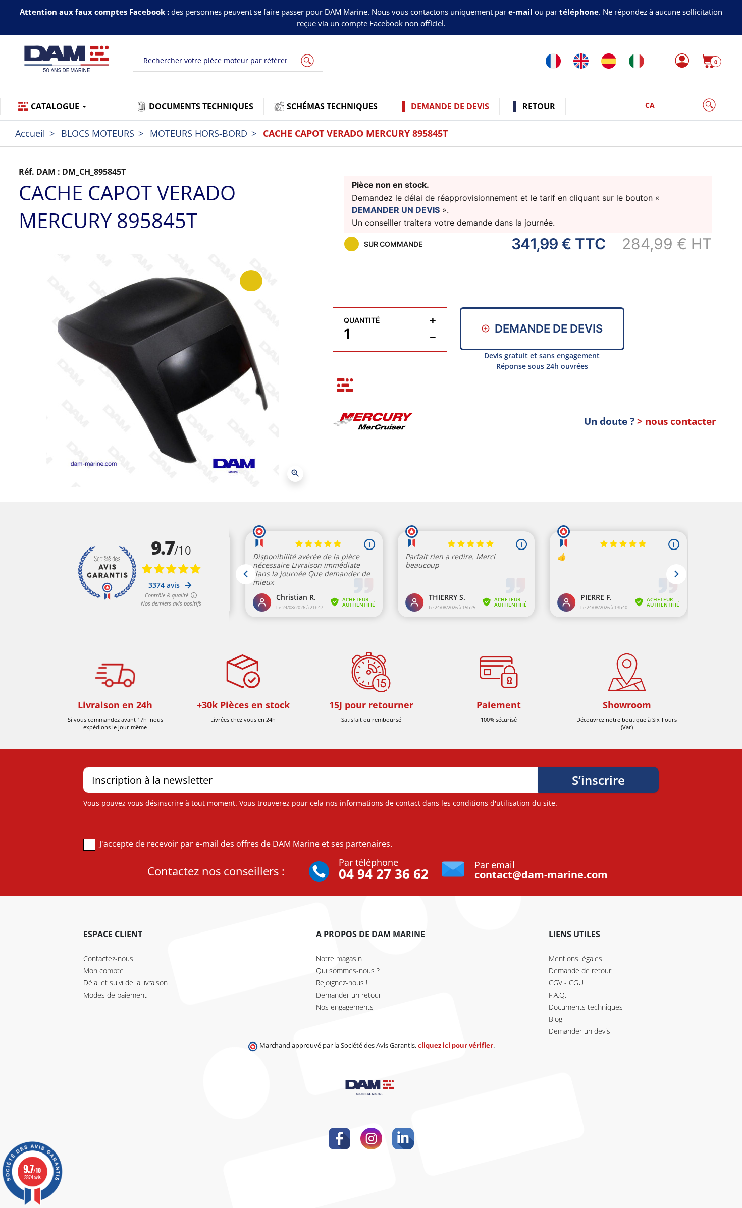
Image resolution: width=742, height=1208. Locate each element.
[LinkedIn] (403, 1139)
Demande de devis (549, 328)
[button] (712, 61)
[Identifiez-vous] (679, 61)
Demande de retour (580, 970)
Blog (555, 1019)
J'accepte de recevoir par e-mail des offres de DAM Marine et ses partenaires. (245, 843)
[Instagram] (371, 1139)
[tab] (345, 385)
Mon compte (103, 970)
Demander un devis (579, 1031)
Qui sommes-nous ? (348, 970)
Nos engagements (345, 1007)
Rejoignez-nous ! (341, 982)
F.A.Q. (557, 995)
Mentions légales (575, 958)
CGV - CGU (566, 982)
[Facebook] (339, 1139)
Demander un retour (348, 995)
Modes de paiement (115, 995)
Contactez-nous (108, 958)
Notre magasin (339, 958)
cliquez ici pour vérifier (455, 1045)
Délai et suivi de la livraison (125, 982)
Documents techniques (586, 1007)
